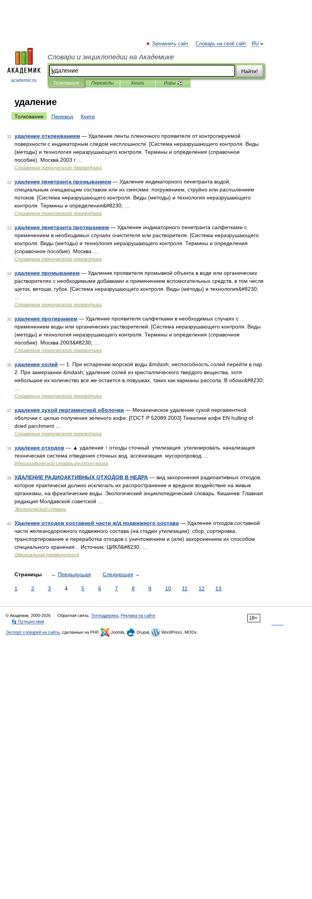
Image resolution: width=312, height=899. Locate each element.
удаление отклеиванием (47, 136)
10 (168, 588)
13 (218, 588)
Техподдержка (104, 615)
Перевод (62, 116)
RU (255, 43)
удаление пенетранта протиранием (61, 227)
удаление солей (36, 364)
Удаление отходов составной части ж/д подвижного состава (96, 523)
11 (185, 588)
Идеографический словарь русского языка (61, 463)
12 (202, 588)
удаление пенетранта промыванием (62, 182)
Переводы (102, 83)
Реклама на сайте (138, 615)
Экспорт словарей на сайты (33, 632)
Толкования (66, 83)
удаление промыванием (47, 273)
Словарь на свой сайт (221, 43)
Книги (137, 83)
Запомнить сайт (170, 43)
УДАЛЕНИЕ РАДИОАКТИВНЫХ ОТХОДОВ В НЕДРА (81, 477)
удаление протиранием (45, 319)
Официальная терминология (46, 555)
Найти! (249, 71)
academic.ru (24, 80)
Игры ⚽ (173, 83)
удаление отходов (39, 448)
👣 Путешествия (27, 621)
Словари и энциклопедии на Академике (111, 57)
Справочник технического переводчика (58, 168)
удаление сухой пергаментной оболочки (69, 410)
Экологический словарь (40, 509)
